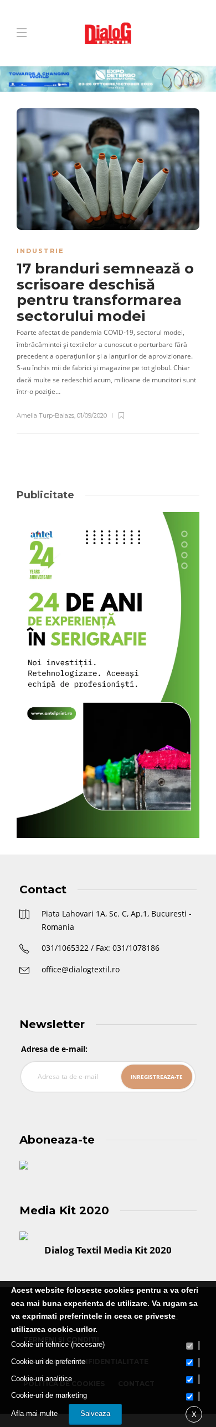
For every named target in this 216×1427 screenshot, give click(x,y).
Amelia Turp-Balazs (45, 415)
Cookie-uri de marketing (49, 1395)
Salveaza (95, 1413)
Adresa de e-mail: (54, 1049)
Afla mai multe (34, 1413)
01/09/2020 (92, 415)
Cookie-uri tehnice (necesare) (58, 1344)
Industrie (40, 251)
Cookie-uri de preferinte (48, 1361)
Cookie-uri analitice (41, 1379)
